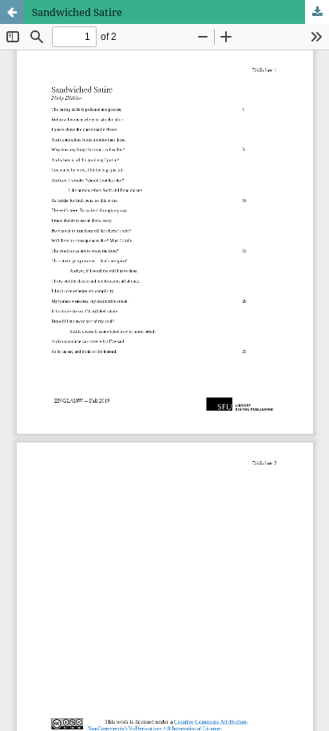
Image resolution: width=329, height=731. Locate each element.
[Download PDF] (317, 12)
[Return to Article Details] (12, 12)
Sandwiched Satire (77, 12)
